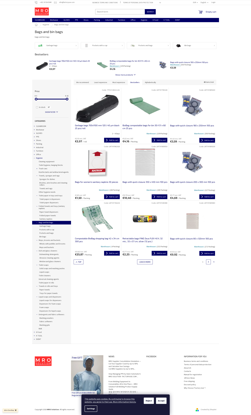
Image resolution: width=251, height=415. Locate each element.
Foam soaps (44, 307)
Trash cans (43, 168)
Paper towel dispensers (48, 212)
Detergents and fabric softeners (51, 314)
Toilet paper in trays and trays (50, 195)
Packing (39, 144)
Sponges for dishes (47, 179)
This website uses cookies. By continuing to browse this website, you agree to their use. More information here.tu (110, 400)
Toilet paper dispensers (49, 202)
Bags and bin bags (46, 222)
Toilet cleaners (45, 275)
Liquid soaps (44, 272)
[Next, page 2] (208, 262)
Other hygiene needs (47, 192)
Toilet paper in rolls (46, 282)
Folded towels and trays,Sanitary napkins (52, 207)
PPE (37, 137)
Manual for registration (193, 374)
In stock (44, 107)
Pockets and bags (46, 233)
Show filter (50, 112)
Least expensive (100, 82)
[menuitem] (39, 20)
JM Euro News (189, 378)
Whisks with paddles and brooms (52, 244)
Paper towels (44, 289)
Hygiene (39, 158)
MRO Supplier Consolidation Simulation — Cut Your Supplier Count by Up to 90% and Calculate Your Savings (125, 364)
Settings (91, 408)
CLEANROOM (41, 126)
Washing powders (46, 318)
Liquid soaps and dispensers (50, 297)
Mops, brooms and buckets (49, 240)
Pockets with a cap (46, 229)
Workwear (40, 130)
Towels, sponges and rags (49, 175)
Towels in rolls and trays (48, 286)
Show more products (124, 75)
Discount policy (190, 384)
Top (79, 262)
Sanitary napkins (45, 219)
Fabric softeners (45, 321)
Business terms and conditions (105, 2)
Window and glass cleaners (50, 261)
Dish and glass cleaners (48, 251)
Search (150, 12)
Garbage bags (45, 226)
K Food (39, 332)
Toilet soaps (44, 265)
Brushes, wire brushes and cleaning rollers (53, 184)
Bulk (40, 328)
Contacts (187, 371)
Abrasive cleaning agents (49, 258)
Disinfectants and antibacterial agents (54, 172)
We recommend (82, 82)
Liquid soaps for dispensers (50, 300)
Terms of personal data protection (138, 2)
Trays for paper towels (48, 293)
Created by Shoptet (208, 409)
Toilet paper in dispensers (49, 199)
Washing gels (44, 325)
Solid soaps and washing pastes (52, 268)
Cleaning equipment (46, 161)
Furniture (39, 151)
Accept (161, 400)
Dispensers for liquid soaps (50, 311)
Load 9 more (145, 262)
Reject (149, 400)
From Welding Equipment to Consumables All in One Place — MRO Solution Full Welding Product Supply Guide (123, 385)
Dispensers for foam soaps (50, 304)
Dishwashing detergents (49, 254)
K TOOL (39, 336)
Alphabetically (150, 82)
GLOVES (39, 133)
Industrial (39, 147)
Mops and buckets (46, 247)
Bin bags (42, 236)
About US (187, 368)
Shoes (38, 140)
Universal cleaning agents (49, 279)
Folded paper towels (47, 215)
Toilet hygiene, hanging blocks (51, 165)
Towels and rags (45, 188)
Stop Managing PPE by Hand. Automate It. (125, 374)
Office (38, 154)
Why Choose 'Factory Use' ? (195, 388)
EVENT (38, 339)
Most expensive (119, 82)
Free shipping (189, 381)
